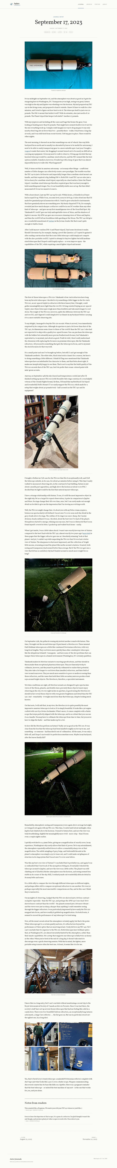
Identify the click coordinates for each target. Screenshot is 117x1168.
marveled (86, 533)
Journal (81, 4)
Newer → (90, 1139)
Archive (89, 4)
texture (51, 221)
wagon (27, 151)
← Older (26, 1139)
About (105, 4)
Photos (97, 4)
